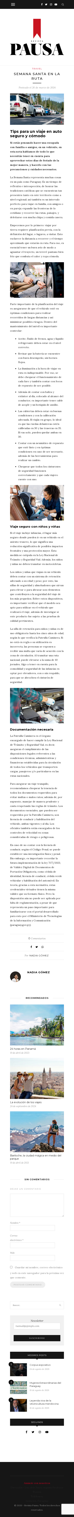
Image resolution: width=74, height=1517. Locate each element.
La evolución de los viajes (25, 1102)
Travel (37, 68)
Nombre (15, 1222)
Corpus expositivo (40, 1364)
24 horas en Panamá (23, 1048)
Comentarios (37, 938)
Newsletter (37, 1320)
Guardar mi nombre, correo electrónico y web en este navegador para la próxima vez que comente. (37, 1272)
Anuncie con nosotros (37, 1483)
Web (12, 1252)
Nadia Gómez (39, 955)
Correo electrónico (17, 1238)
